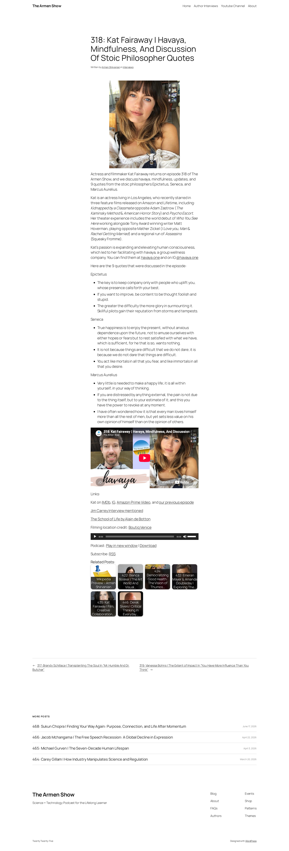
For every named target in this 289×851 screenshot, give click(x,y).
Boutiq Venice (140, 527)
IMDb (106, 502)
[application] (145, 536)
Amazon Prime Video (133, 502)
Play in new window (122, 545)
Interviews (128, 67)
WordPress (251, 840)
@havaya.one (187, 257)
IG (113, 502)
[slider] (192, 536)
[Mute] (184, 536)
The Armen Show (46, 5)
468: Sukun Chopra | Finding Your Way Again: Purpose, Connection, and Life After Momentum (109, 726)
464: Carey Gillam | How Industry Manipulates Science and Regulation (90, 759)
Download (148, 545)
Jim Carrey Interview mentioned (117, 510)
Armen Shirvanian (111, 67)
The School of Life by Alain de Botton (121, 518)
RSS (112, 553)
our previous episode (176, 502)
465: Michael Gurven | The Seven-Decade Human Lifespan (80, 748)
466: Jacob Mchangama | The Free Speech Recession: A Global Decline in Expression (102, 737)
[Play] (95, 536)
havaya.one (150, 257)
